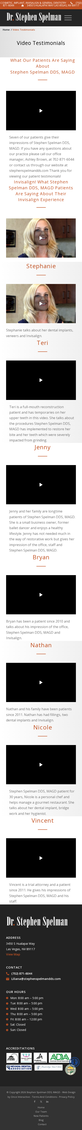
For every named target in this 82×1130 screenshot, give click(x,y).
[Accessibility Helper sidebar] (74, 1062)
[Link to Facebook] (35, 1101)
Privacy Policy (67, 1096)
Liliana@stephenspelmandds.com (36, 979)
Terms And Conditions (44, 1096)
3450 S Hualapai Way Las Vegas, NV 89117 (53, 5)
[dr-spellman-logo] (34, 17)
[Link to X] (41, 1101)
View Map (13, 954)
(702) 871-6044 (21, 973)
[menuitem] (68, 17)
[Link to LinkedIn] (47, 1101)
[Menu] (68, 17)
